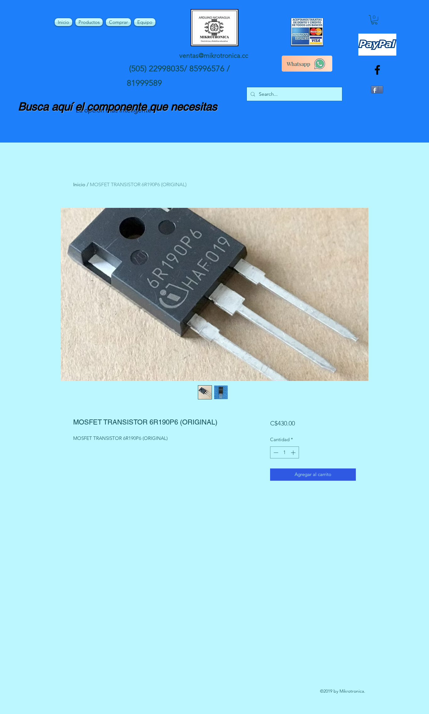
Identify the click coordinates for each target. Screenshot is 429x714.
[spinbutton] (284, 452)
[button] (374, 19)
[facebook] (377, 69)
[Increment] (294, 452)
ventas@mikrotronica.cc (213, 55)
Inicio (79, 184)
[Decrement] (275, 452)
